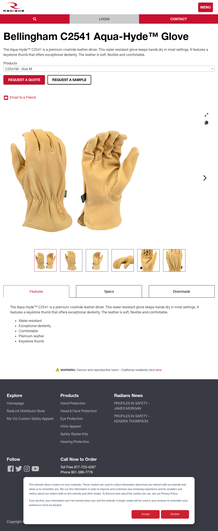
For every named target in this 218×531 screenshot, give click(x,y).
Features (36, 291)
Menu (205, 7)
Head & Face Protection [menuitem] (78, 411)
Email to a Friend (22, 97)
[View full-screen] (206, 114)
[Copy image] (206, 122)
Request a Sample (69, 80)
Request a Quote (24, 80)
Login (104, 19)
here (158, 370)
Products (10, 63)
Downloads (181, 291)
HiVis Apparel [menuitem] (70, 426)
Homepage (15, 403)
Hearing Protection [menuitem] (74, 441)
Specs (109, 291)
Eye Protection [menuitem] (71, 418)
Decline (175, 514)
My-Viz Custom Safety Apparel (30, 418)
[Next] (204, 178)
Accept (145, 514)
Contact (178, 19)
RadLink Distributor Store (26, 411)
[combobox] (109, 69)
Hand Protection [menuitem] (72, 403)
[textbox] (109, 69)
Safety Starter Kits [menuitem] (74, 434)
